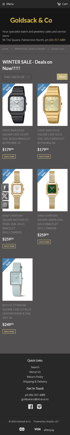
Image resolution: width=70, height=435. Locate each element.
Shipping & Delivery (35, 381)
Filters (62, 76)
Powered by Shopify (44, 421)
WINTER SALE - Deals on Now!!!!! (30, 48)
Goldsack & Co (31, 20)
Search (35, 367)
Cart (65, 4)
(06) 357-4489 (57, 40)
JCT (57, 421)
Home (5, 48)
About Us (35, 372)
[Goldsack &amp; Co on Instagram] (39, 407)
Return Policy (35, 377)
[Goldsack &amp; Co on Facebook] (30, 407)
